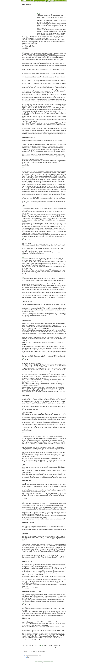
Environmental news (43, 1)
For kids (47, 1)
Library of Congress (40, 645)
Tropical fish (38, 1)
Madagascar (50, 1)
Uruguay (38, 13)
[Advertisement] (44, 8)
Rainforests (34, 1)
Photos (54, 1)
